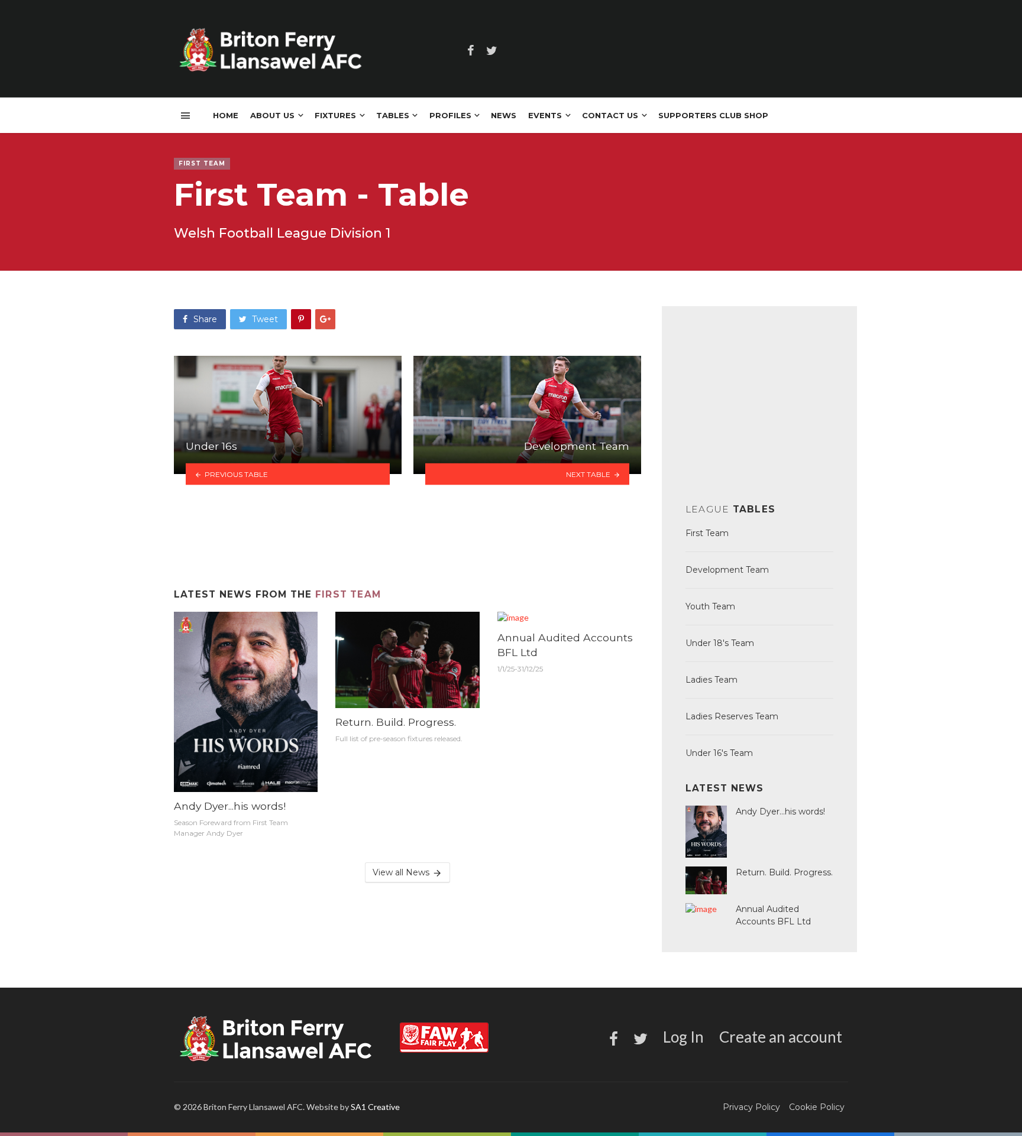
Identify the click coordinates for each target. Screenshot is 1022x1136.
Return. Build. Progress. (395, 722)
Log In (683, 1037)
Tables (392, 115)
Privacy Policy (751, 1107)
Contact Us (610, 115)
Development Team (727, 569)
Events (545, 115)
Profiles (450, 115)
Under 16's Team (719, 753)
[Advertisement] (407, 536)
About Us (272, 115)
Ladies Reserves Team (731, 716)
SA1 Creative (375, 1107)
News (503, 115)
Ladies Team (711, 679)
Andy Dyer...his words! (230, 806)
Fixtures (335, 115)
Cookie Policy (817, 1107)
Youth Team (710, 606)
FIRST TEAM (202, 163)
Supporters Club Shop (713, 115)
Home (225, 115)
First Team (348, 594)
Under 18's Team (719, 643)
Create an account (780, 1037)
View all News (401, 872)
